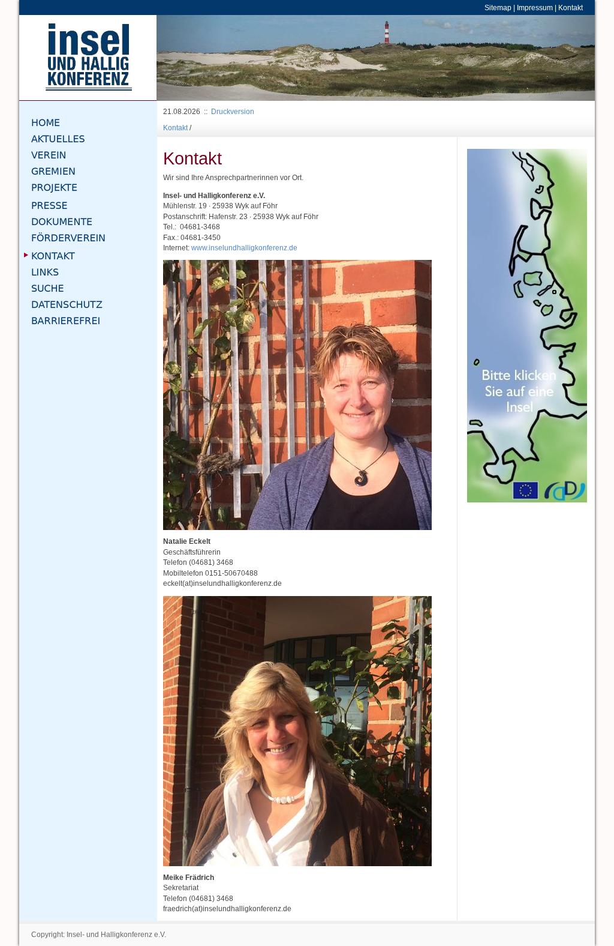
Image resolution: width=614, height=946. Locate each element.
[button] (189, 58)
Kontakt (570, 7)
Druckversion (232, 111)
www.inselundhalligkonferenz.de (244, 248)
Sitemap (497, 7)
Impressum (535, 7)
